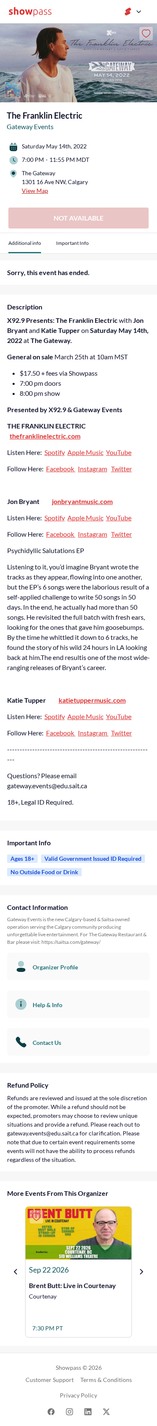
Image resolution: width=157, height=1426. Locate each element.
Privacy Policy (78, 1395)
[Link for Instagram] (69, 1411)
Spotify (54, 452)
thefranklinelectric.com (45, 436)
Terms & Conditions (106, 1379)
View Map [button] (35, 190)
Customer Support (50, 1379)
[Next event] (141, 1271)
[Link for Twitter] (106, 1411)
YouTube (118, 452)
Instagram (92, 469)
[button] (24, 246)
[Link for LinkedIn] (88, 1411)
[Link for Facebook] (51, 1411)
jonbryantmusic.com (82, 501)
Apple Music (85, 452)
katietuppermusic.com (92, 700)
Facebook (60, 469)
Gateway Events (30, 126)
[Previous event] (15, 1271)
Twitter (121, 469)
